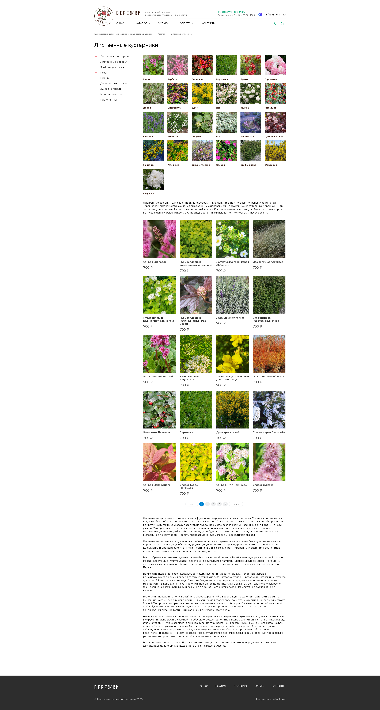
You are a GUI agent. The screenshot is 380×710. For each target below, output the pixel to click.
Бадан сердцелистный (158, 376)
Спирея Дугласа (263, 485)
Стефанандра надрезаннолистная (266, 319)
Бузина (244, 79)
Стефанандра (248, 165)
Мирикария (247, 136)
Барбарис (173, 79)
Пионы (104, 78)
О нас (204, 686)
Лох (218, 136)
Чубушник (149, 193)
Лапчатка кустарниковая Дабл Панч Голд (232, 378)
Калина (244, 107)
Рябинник (173, 165)
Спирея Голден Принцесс (189, 487)
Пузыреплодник (274, 136)
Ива (218, 107)
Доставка (240, 686)
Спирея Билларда (155, 262)
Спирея (220, 165)
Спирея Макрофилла (157, 485)
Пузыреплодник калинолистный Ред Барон (193, 320)
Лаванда (148, 136)
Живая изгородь (111, 88)
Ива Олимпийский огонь (269, 376)
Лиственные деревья (113, 61)
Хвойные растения (112, 67)
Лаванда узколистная (230, 317)
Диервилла (174, 107)
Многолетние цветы (113, 94)
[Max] (260, 14)
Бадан (146, 79)
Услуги (259, 686)
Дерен (147, 107)
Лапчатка (172, 136)
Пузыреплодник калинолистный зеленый (196, 264)
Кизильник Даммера (156, 432)
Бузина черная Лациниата (189, 378)
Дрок (195, 107)
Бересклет (198, 79)
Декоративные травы (113, 83)
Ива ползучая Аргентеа (268, 262)
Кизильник (271, 107)
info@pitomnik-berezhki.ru (231, 12)
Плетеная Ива (109, 99)
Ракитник (148, 165)
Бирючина (222, 79)
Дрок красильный (228, 432)
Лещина (196, 136)
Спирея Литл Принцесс (231, 485)
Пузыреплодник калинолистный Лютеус (158, 319)
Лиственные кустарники (116, 56)
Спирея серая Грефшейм (269, 432)
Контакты (279, 686)
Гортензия (271, 79)
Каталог (220, 686)
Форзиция (271, 165)
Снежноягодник (201, 165)
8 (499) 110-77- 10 (276, 14)
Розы (103, 72)
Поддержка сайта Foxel (271, 699)
